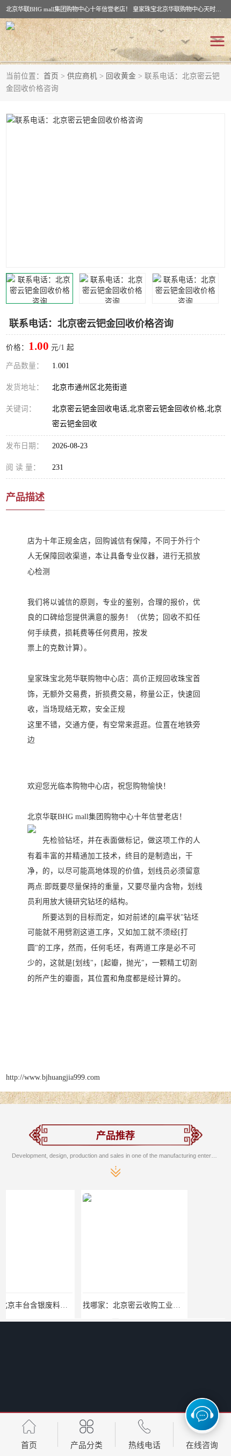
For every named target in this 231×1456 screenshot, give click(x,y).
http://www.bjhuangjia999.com (53, 1077)
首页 (51, 76)
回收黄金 (121, 76)
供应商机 (82, 76)
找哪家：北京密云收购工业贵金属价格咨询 (79, 1305)
